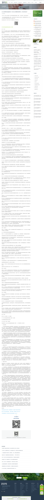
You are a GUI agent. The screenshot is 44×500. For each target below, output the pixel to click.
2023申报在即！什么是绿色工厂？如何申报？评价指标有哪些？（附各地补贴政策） (37, 50)
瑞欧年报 (15, 488)
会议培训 (27, 488)
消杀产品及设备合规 (37, 83)
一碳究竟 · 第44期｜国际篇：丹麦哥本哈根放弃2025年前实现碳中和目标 (37, 63)
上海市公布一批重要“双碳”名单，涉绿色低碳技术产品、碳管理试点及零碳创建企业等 (12, 450)
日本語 (39, 0)
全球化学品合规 (36, 75)
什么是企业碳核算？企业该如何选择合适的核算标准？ (37, 56)
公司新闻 (15, 489)
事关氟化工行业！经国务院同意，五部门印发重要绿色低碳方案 (9, 459)
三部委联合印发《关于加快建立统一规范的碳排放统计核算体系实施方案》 (37, 61)
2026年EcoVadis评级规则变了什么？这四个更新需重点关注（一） (37, 107)
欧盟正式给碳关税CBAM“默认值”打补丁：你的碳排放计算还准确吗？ (37, 116)
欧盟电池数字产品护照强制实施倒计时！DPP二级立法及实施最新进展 (38, 25)
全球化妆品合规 (36, 78)
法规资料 (27, 485)
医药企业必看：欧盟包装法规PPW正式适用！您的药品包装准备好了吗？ (37, 110)
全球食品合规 (36, 80)
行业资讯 (4, 7)
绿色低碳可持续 (36, 86)
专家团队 (15, 485)
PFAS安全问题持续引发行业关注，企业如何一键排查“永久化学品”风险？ (38, 29)
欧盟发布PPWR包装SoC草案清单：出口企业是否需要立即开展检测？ (37, 98)
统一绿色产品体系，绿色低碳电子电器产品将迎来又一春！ (9, 468)
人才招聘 (15, 490)
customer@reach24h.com (23, 498)
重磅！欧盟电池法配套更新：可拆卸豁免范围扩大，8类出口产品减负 (38, 31)
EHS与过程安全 (21, 494)
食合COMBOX (32, 490)
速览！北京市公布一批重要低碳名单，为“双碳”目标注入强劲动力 (10, 461)
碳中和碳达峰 (3, 13)
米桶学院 (27, 490)
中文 (35, 0)
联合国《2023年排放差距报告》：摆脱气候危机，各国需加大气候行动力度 (11, 411)
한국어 (41, 0)
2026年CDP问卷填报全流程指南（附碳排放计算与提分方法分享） (38, 23)
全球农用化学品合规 (37, 77)
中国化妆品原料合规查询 (34, 489)
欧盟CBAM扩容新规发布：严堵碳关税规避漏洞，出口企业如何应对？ (38, 27)
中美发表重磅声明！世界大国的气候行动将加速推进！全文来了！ (10, 413)
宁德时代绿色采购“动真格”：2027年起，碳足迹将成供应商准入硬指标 (37, 96)
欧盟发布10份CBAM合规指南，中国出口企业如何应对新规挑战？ (37, 101)
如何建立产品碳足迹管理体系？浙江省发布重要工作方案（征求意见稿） (11, 448)
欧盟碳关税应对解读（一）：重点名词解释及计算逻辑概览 (37, 52)
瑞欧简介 (15, 484)
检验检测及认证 (36, 89)
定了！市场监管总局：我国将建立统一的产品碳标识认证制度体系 (37, 58)
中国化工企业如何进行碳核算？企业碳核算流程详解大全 (37, 69)
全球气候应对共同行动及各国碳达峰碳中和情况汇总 (37, 54)
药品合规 (21, 489)
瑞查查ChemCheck (33, 485)
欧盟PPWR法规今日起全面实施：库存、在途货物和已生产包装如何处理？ (37, 113)
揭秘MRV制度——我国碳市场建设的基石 (37, 67)
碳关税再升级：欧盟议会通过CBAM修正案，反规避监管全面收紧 (38, 36)
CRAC (26, 489)
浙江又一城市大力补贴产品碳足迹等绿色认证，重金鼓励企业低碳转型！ (11, 457)
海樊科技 (38, 484)
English (37, 0)
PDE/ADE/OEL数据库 (33, 488)
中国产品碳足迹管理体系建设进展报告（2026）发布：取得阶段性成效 (38, 21)
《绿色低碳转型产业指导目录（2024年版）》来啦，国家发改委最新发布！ (11, 452)
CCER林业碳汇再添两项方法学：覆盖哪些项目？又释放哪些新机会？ (37, 104)
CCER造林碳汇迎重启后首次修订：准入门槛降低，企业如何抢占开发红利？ (38, 34)
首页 (9, 2)
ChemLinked (32, 484)
